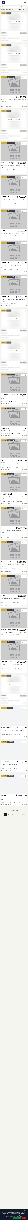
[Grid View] (24, 10)
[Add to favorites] (25, 77)
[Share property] (22, 77)
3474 (23, 814)
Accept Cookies (17, 1218)
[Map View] (26, 10)
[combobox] (10, 7)
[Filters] (21, 7)
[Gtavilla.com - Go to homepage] (6, 2)
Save (25, 6)
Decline (24, 1218)
